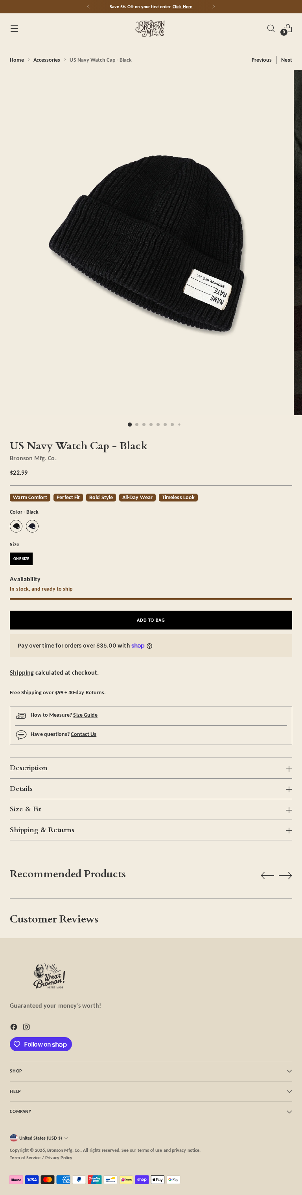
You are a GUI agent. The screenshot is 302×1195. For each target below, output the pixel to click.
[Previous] (88, 6)
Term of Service (25, 1157)
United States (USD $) (40, 1138)
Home (17, 59)
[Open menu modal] (14, 28)
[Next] (213, 6)
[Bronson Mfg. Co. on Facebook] (14, 1028)
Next (286, 59)
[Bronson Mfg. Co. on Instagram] (27, 1028)
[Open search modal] (271, 28)
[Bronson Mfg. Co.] (151, 28)
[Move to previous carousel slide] (267, 875)
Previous (262, 59)
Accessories (47, 59)
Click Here (183, 6)
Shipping (22, 672)
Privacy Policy (58, 1157)
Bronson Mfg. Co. (33, 458)
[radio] (16, 526)
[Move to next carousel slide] (285, 875)
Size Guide (85, 714)
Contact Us (83, 733)
